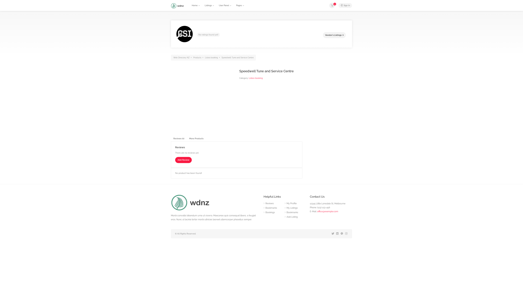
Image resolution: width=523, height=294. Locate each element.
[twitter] (333, 233)
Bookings (270, 212)
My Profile (292, 203)
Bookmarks (271, 208)
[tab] (179, 138)
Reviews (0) (178, 138)
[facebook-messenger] (341, 233)
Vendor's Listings (333, 35)
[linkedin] (337, 233)
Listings (208, 5)
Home (195, 5)
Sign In (346, 5)
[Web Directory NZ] (178, 5)
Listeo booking (256, 78)
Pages (239, 5)
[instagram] (346, 233)
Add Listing (292, 217)
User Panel (224, 5)
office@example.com (327, 211)
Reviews (269, 203)
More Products (196, 138)
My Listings (292, 208)
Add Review (183, 160)
